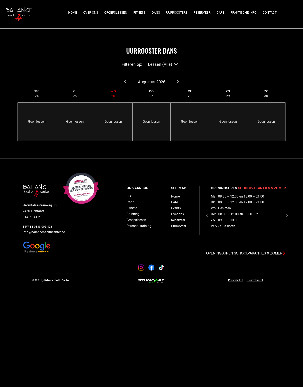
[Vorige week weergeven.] (125, 81)
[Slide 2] (244, 242)
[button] (115, 13)
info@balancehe (34, 232)
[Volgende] (287, 215)
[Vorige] (207, 215)
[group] (37, 114)
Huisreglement (255, 280)
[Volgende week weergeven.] (177, 81)
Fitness (132, 208)
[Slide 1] (249, 242)
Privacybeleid (235, 280)
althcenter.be (55, 232)
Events (176, 208)
